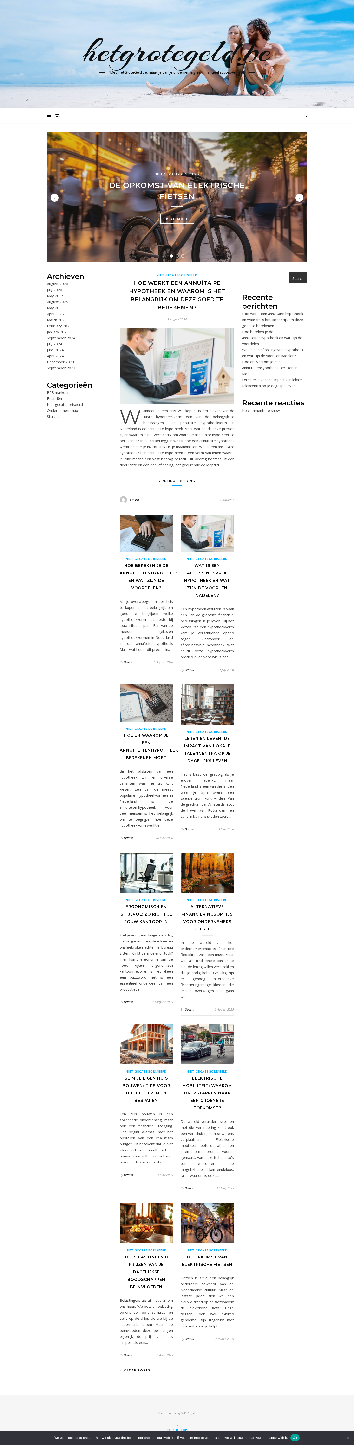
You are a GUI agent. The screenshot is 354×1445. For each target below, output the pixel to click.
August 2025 (57, 301)
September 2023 (61, 367)
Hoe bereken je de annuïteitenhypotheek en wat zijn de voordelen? (272, 337)
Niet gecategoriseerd (177, 174)
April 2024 (55, 355)
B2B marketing (59, 392)
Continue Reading (177, 480)
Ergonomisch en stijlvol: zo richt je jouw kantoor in (146, 914)
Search (297, 278)
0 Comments (225, 499)
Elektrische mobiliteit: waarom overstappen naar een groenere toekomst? (207, 1093)
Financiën (54, 398)
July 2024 (54, 343)
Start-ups (55, 416)
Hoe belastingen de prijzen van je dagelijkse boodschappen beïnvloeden (146, 1272)
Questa (133, 499)
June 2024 (55, 349)
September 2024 (61, 337)
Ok (295, 1437)
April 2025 (55, 313)
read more (177, 219)
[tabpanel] (177, 197)
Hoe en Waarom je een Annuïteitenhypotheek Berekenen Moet (269, 367)
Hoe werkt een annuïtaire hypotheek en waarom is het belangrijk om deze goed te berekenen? (272, 319)
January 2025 (58, 331)
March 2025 (57, 319)
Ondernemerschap (62, 410)
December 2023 (60, 361)
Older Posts (136, 1370)
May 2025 (55, 307)
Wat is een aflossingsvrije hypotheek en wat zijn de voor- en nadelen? (207, 580)
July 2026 (54, 289)
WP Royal (188, 1413)
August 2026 (57, 283)
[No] (348, 1437)
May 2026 (55, 295)
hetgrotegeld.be (177, 51)
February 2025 (59, 325)
